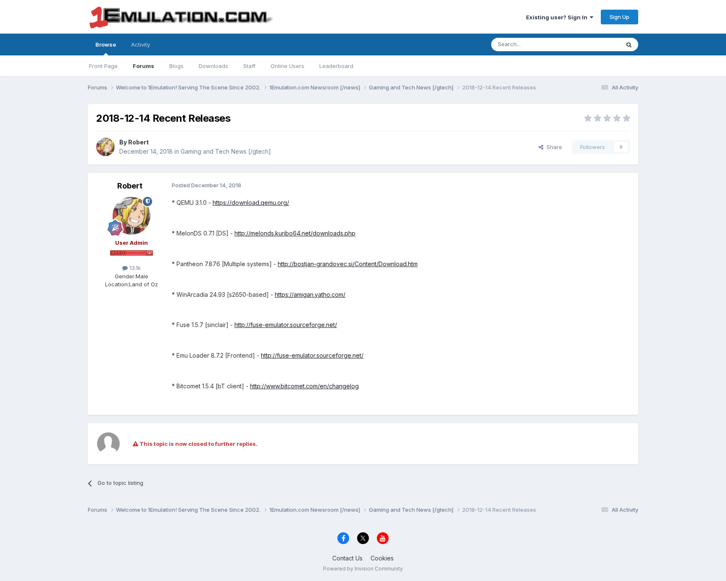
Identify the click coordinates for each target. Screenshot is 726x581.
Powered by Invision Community (363, 568)
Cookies (382, 558)
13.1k (134, 267)
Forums (143, 66)
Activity (140, 44)
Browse (105, 44)
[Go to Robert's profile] (105, 147)
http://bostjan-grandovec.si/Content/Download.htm (348, 263)
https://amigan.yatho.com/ (310, 294)
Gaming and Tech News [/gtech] (226, 151)
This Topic (595, 44)
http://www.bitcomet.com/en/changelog (304, 386)
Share (552, 147)
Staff (249, 66)
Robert (138, 142)
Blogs (176, 66)
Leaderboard (336, 66)
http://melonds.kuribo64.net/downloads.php (294, 233)
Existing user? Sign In (558, 17)
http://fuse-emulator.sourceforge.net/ (285, 324)
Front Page (103, 66)
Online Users (287, 66)
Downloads (213, 66)
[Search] (629, 44)
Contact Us (347, 558)
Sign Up (619, 16)
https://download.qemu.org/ (251, 202)
